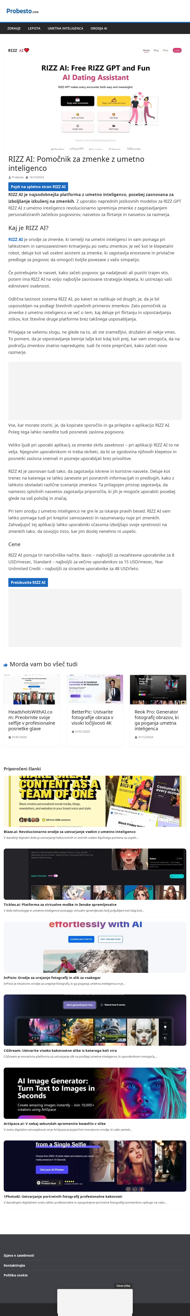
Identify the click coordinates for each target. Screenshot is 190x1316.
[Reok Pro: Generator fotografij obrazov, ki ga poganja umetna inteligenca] (158, 678)
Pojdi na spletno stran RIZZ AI (38, 186)
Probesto (18, 177)
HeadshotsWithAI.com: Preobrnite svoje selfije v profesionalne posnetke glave (31, 720)
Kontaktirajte (14, 1265)
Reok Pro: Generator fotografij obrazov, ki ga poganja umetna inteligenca (157, 720)
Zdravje (14, 28)
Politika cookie (16, 1275)
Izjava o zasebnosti (19, 1255)
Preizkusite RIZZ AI (28, 582)
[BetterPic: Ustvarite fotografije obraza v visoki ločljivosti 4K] (95, 678)
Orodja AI (99, 28)
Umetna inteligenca (65, 28)
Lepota (34, 28)
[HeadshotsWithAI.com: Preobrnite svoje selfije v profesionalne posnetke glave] (32, 678)
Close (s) (123, 1285)
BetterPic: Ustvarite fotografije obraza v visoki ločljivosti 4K (92, 717)
